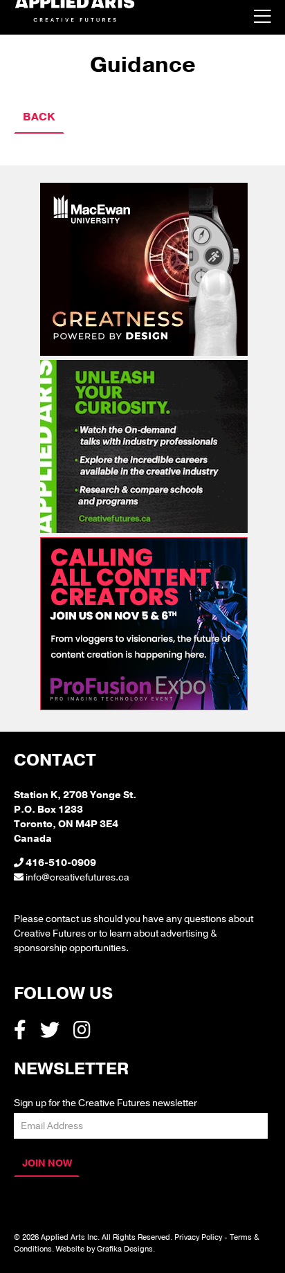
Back (39, 117)
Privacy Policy (198, 1237)
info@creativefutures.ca (77, 877)
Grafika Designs (125, 1249)
